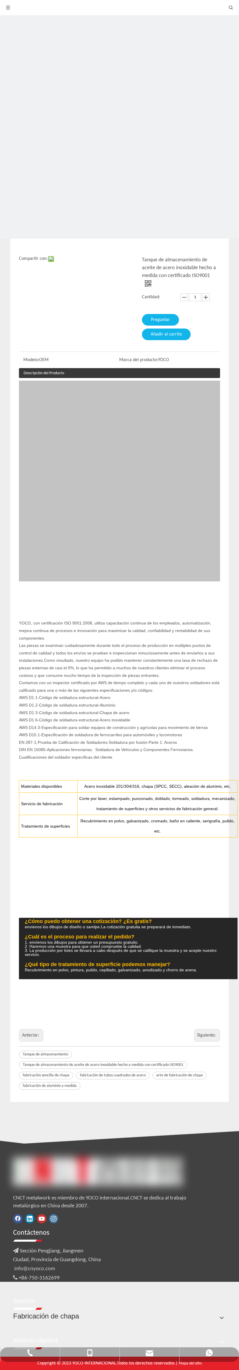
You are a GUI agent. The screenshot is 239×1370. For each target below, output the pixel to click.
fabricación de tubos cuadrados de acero (113, 1075)
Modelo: (31, 360)
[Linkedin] (29, 1218)
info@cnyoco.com (34, 1269)
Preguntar (160, 319)
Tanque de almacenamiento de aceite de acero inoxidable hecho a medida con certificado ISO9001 (103, 1065)
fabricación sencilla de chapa (46, 1075)
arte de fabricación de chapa (179, 1075)
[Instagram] (53, 1218)
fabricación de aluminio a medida (50, 1086)
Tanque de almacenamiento (45, 1054)
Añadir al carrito (166, 334)
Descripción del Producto (44, 373)
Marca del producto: (138, 360)
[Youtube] (41, 1218)
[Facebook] (17, 1218)
